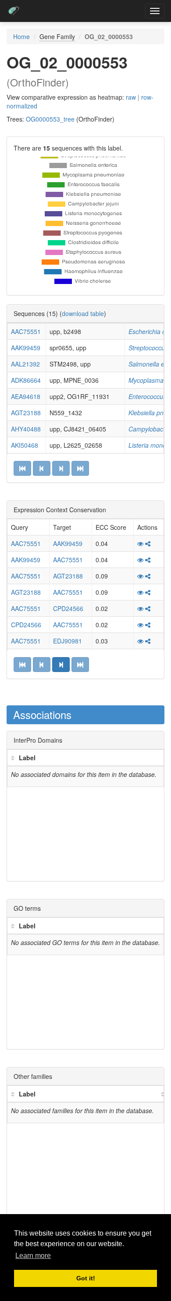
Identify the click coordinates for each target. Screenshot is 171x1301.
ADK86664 (26, 380)
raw (131, 97)
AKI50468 (24, 445)
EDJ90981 (67, 640)
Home (21, 36)
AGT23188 (26, 412)
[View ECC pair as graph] (140, 543)
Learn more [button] (33, 1255)
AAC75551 (26, 331)
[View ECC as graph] (147, 543)
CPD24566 (68, 608)
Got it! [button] (85, 1278)
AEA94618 (25, 396)
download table (83, 313)
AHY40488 (26, 428)
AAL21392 (25, 363)
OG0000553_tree (50, 119)
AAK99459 (25, 347)
